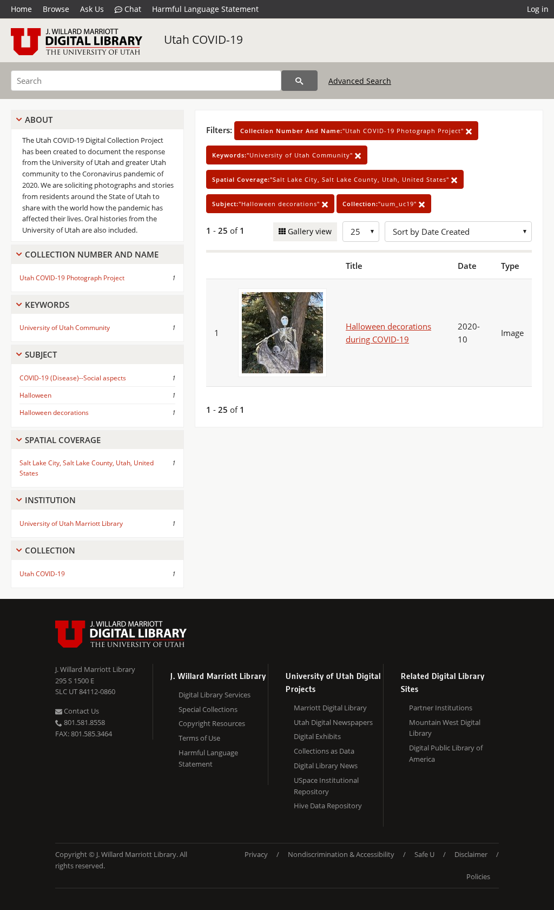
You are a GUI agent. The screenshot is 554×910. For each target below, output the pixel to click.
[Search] (299, 80)
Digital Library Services (214, 695)
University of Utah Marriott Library (71, 523)
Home (21, 9)
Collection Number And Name (92, 254)
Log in (538, 9)
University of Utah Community (64, 327)
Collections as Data (324, 751)
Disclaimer (470, 854)
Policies (478, 876)
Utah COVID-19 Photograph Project (71, 277)
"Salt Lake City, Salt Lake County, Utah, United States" (331, 179)
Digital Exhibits (317, 736)
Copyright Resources (212, 723)
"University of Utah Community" (283, 155)
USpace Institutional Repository (326, 785)
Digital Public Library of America (446, 753)
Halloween (35, 395)
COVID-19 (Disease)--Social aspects (72, 378)
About (38, 119)
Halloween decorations (54, 412)
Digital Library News (326, 765)
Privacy (256, 854)
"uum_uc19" (380, 204)
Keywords (47, 304)
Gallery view (309, 231)
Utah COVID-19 (203, 39)
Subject (41, 354)
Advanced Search (359, 81)
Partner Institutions (440, 708)
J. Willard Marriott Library (95, 669)
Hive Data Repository (328, 805)
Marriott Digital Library (330, 708)
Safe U (424, 854)
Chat (131, 9)
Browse (56, 9)
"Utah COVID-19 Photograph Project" (353, 131)
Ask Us (92, 9)
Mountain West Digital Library (444, 727)
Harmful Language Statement (205, 9)
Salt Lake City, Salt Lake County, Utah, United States (86, 468)
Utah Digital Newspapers (333, 722)
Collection (50, 550)
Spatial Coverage (63, 439)
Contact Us (80, 711)
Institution (50, 499)
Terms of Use (199, 738)
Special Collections (208, 709)
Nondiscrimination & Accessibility (341, 854)
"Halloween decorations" (267, 204)
